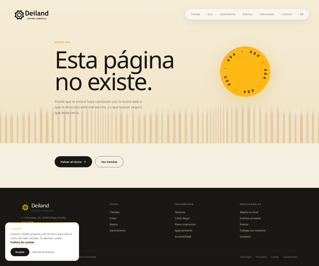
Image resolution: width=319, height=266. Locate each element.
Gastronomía (118, 230)
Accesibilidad (183, 236)
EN (301, 14)
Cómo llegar (182, 218)
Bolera (114, 224)
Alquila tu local (249, 212)
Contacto (245, 236)
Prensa (244, 224)
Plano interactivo (185, 224)
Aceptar (20, 251)
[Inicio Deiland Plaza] (31, 15)
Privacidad (261, 256)
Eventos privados (250, 218)
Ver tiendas (109, 162)
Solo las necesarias (43, 251)
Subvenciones (290, 256)
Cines (113, 218)
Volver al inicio (71, 162)
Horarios (180, 212)
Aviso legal (245, 256)
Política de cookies (22, 242)
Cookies (275, 256)
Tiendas (114, 212)
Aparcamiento (183, 230)
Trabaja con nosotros (253, 230)
